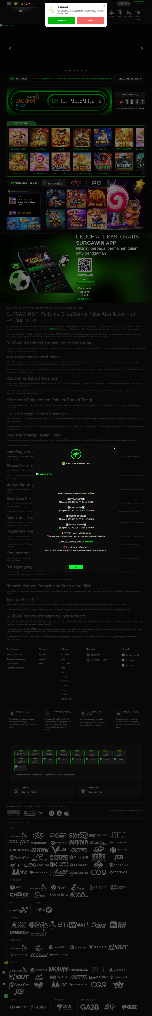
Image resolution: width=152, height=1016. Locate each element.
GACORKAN (61, 20)
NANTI (90, 20)
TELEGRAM (89, 542)
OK (76, 567)
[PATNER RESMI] (76, 481)
